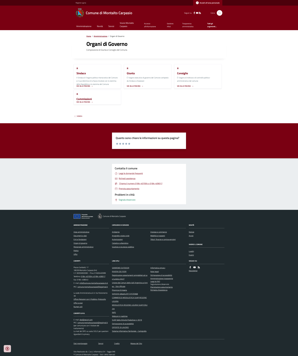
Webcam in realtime (119, 316)
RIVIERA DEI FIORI (119, 271)
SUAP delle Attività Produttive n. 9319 (127, 320)
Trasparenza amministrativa (187, 25)
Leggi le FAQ (155, 281)
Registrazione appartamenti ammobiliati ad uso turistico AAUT (129, 277)
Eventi (191, 255)
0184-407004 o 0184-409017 (93, 276)
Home (88, 36)
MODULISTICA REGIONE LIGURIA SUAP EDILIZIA (129, 307)
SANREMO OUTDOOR (120, 267)
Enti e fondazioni (80, 239)
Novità (100, 26)
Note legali (154, 271)
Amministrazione (83, 26)
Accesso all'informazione (150, 25)
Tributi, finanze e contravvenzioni (163, 239)
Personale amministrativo (83, 246)
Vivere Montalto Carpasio (127, 24)
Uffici (75, 254)
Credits (117, 343)
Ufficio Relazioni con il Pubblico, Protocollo (90, 299)
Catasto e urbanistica (120, 243)
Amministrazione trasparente (161, 278)
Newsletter (193, 270)
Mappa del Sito (136, 343)
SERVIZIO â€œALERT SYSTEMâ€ (125, 293)
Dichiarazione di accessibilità (123, 323)
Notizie (191, 232)
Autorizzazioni (117, 239)
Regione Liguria (81, 3)
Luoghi (191, 251)
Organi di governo (80, 243)
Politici (76, 250)
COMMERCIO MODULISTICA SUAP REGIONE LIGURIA (129, 299)
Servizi (111, 26)
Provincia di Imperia (119, 290)
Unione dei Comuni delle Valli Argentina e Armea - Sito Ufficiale (130, 284)
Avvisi (191, 235)
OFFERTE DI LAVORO (120, 327)
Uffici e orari (78, 303)
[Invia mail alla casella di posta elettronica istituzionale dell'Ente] (94, 283)
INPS (114, 312)
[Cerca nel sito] (218, 13)
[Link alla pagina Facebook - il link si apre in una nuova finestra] (194, 13)
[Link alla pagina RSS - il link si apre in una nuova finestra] (199, 13)
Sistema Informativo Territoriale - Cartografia (129, 331)
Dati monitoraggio (80, 343)
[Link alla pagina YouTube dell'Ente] (194, 267)
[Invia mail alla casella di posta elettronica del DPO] (86, 319)
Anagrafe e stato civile (120, 235)
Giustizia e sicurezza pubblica (123, 246)
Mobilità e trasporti (157, 235)
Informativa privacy (157, 267)
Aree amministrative (81, 232)
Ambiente (116, 232)
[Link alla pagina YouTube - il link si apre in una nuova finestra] (197, 13)
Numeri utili (78, 306)
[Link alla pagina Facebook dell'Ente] (190, 267)
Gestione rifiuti (170, 25)
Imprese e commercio (158, 232)
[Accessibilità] (7, 349)
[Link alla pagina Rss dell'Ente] (198, 267)
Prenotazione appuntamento (161, 287)
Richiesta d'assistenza (158, 290)
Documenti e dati (80, 235)
